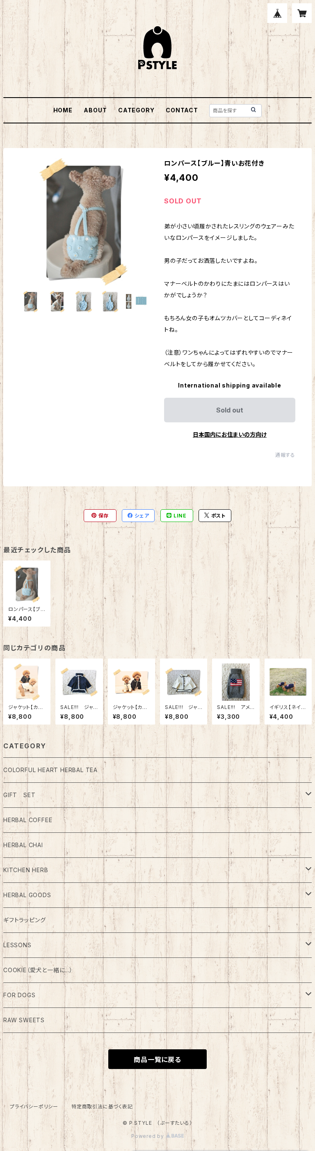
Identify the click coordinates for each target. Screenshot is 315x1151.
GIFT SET (19, 794)
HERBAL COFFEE (27, 819)
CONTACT (182, 110)
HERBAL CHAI (23, 844)
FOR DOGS (19, 994)
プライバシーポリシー (34, 1106)
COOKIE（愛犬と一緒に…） (38, 969)
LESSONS (17, 944)
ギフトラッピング (24, 919)
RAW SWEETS (24, 1020)
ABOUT (95, 110)
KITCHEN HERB (25, 869)
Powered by (148, 1136)
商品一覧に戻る (157, 1059)
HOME (63, 110)
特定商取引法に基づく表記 (102, 1106)
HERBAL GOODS (27, 894)
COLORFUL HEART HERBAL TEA (50, 769)
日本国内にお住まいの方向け (230, 434)
